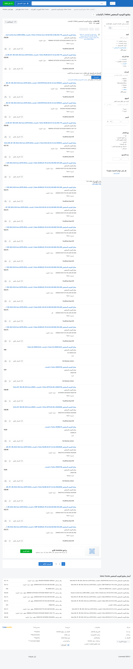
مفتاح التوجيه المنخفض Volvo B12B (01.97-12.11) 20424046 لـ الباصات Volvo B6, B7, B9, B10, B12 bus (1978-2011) (39, 447)
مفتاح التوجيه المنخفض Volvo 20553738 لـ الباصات (60, 467)
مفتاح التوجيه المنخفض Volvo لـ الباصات (118, 605)
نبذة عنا (128, 631)
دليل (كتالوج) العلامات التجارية (92, 644)
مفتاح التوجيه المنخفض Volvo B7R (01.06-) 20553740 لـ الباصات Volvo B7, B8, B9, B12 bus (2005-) (44, 387)
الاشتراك (96, 77)
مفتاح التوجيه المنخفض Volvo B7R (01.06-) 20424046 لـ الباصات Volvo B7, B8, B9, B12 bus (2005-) (44, 407)
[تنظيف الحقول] (104, 26)
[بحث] (104, 3)
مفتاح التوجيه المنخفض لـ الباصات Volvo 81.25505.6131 (114, 588)
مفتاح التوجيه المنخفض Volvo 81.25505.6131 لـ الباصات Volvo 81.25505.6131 (51, 347)
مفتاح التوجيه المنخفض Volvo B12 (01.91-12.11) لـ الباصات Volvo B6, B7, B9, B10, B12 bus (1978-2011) (100, 609)
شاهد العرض (26, 551)
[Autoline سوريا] (124, 3)
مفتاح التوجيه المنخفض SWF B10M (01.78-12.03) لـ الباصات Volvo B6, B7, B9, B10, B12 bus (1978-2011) (100, 584)
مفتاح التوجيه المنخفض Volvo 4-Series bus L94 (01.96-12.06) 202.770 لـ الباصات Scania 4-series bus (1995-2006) (39, 35)
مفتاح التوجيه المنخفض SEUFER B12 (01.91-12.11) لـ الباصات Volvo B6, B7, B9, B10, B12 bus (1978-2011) (99, 580)
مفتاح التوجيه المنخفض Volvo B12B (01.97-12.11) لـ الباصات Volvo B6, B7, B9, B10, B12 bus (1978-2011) (100, 613)
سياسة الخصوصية (82, 79)
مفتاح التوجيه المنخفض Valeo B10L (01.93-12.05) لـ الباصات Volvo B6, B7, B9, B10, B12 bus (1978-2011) (100, 601)
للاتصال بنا (127, 638)
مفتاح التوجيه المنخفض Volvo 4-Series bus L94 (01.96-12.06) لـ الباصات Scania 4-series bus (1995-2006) (100, 592)
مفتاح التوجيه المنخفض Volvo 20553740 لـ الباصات (60, 367)
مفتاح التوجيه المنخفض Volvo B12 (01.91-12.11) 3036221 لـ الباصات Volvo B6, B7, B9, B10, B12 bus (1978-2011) (40, 143)
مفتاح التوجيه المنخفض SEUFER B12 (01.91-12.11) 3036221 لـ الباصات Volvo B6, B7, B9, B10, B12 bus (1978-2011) (39, 83)
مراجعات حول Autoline (94, 641)
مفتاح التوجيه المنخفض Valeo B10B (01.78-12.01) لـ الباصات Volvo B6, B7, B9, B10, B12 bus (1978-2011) (100, 597)
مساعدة (128, 634)
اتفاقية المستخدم (72, 79)
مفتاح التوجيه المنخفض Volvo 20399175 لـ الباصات (60, 427)
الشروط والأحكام (95, 631)
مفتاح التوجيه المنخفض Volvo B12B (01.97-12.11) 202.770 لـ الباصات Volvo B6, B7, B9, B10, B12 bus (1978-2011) (39, 55)
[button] (9, 48)
